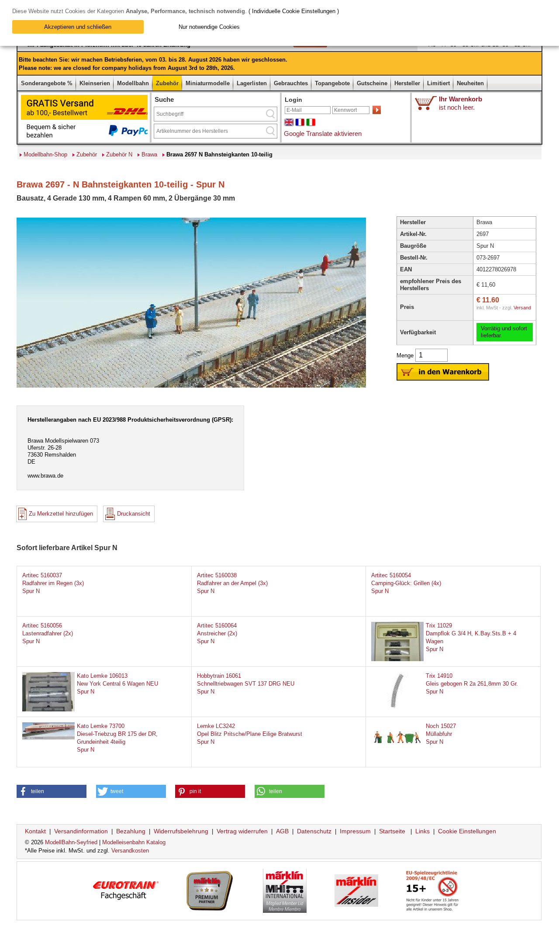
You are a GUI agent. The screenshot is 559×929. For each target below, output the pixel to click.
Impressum (355, 831)
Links (422, 831)
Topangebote (332, 83)
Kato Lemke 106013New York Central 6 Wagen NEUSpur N (117, 683)
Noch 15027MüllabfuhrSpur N (441, 734)
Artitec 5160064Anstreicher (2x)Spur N (217, 633)
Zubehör (167, 83)
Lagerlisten (252, 83)
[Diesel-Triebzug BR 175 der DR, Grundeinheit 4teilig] (48, 738)
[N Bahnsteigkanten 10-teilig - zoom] (191, 387)
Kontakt (35, 831)
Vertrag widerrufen (242, 831)
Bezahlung (130, 831)
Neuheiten (470, 83)
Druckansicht (133, 513)
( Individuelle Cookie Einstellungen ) (293, 11)
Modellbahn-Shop (45, 154)
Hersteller (407, 83)
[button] (51, 791)
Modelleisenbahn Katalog (134, 842)
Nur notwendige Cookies (209, 27)
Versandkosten (130, 850)
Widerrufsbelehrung (181, 831)
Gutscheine (372, 83)
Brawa (149, 154)
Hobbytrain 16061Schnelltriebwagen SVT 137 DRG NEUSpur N (245, 683)
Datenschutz (314, 831)
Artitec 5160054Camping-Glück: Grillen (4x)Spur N (406, 583)
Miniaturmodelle (208, 83)
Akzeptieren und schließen (77, 27)
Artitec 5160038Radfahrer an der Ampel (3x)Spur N (232, 583)
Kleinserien (94, 83)
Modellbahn (133, 83)
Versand (522, 307)
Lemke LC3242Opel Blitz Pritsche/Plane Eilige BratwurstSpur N (249, 734)
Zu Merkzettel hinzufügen (61, 513)
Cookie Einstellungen (467, 831)
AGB (282, 831)
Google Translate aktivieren (323, 133)
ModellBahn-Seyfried (71, 842)
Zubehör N (119, 154)
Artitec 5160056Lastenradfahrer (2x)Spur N (47, 633)
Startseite (392, 831)
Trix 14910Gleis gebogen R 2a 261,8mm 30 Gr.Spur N (472, 683)
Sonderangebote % (46, 83)
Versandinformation (81, 831)
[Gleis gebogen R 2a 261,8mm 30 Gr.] (397, 707)
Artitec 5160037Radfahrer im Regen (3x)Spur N (53, 583)
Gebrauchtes (291, 83)
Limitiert (438, 83)
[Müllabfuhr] (397, 750)
